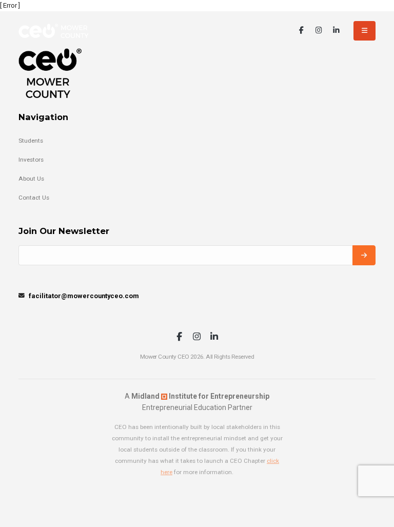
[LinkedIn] (336, 30)
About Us (31, 178)
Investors (31, 159)
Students (30, 140)
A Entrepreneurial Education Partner (197, 402)
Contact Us (33, 197)
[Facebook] (301, 30)
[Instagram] (318, 30)
